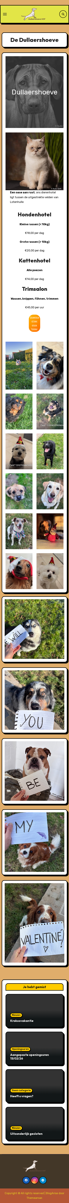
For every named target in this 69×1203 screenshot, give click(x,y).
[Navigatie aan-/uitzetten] (5, 14)
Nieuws (16, 1015)
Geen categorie (21, 1090)
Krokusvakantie (21, 1021)
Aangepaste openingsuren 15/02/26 (29, 1056)
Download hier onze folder (34, 323)
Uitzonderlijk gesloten (26, 1134)
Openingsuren (20, 1049)
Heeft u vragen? (21, 1096)
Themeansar (34, 1197)
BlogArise (52, 1193)
